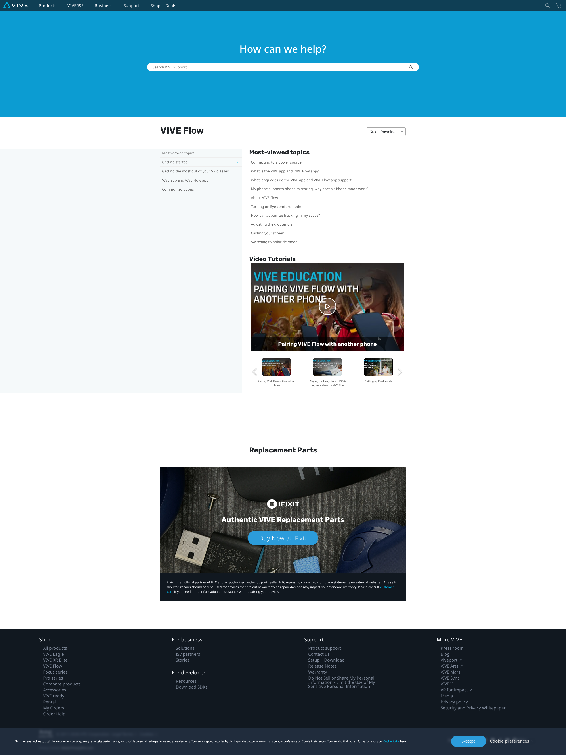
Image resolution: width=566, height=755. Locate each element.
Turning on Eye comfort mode (276, 206)
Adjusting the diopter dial (272, 224)
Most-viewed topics (178, 153)
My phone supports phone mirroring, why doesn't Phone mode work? (309, 188)
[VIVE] (15, 5)
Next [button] (400, 372)
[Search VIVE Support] (414, 67)
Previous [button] (255, 372)
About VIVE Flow (264, 197)
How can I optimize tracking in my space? (285, 215)
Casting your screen (267, 233)
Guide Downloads (384, 131)
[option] (276, 371)
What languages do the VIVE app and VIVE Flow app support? (302, 180)
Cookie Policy (391, 741)
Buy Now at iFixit (283, 538)
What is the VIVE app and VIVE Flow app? (285, 171)
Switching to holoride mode (274, 241)
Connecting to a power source (276, 162)
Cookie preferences (509, 741)
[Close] (547, 5)
